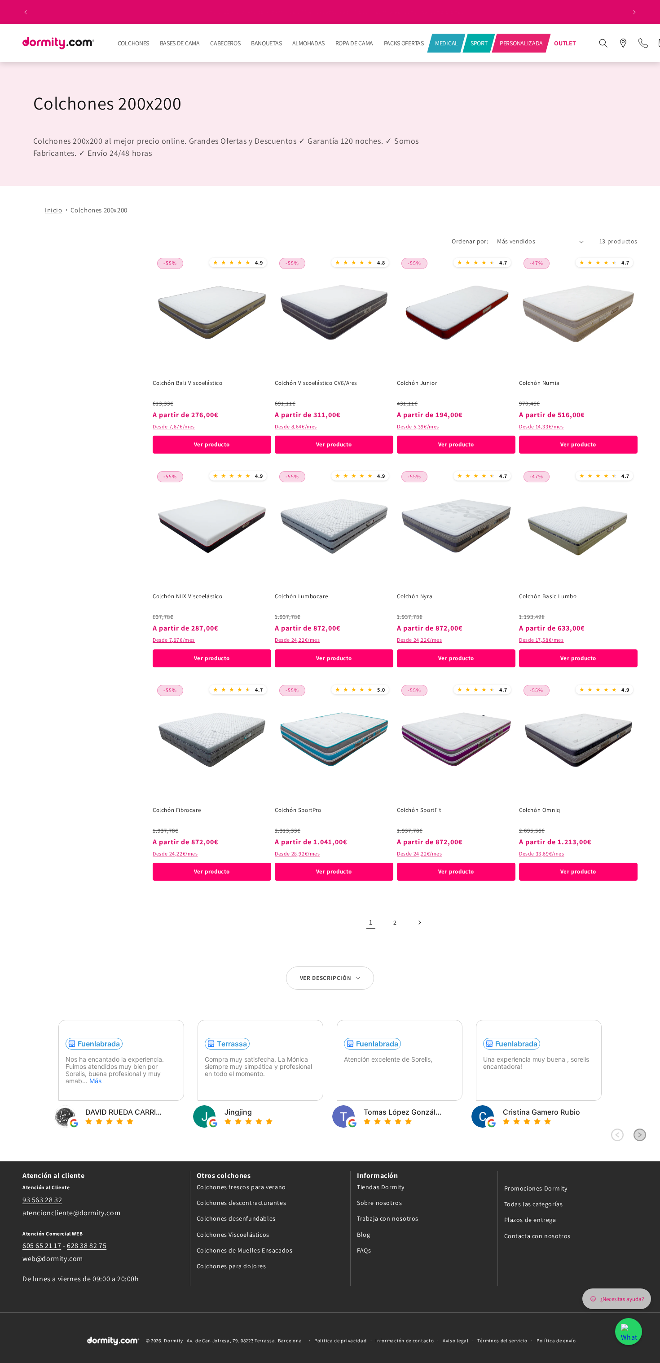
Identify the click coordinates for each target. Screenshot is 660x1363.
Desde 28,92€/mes (297, 853)
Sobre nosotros (379, 1203)
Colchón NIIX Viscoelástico (188, 596)
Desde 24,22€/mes (297, 639)
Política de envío (556, 1341)
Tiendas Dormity (381, 1186)
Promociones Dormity (536, 1188)
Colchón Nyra (414, 596)
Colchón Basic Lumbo (547, 596)
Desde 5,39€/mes (418, 426)
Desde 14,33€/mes (541, 426)
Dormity (173, 1341)
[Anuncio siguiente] (634, 12)
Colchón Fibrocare (177, 810)
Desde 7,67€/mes (174, 426)
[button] (603, 43)
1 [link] (371, 922)
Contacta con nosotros (537, 1235)
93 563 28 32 (42, 1199)
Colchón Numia (539, 383)
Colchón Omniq (539, 810)
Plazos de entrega (530, 1220)
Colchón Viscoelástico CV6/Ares (316, 383)
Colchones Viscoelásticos (233, 1234)
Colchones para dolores (231, 1266)
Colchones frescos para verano (241, 1186)
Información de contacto (404, 1341)
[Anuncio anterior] (25, 12)
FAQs (364, 1250)
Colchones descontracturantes (241, 1203)
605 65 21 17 (41, 1245)
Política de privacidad (340, 1341)
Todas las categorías (533, 1204)
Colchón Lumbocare (301, 596)
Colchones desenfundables (236, 1218)
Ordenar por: (470, 241)
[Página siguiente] (419, 922)
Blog (363, 1234)
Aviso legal (456, 1341)
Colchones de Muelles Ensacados (245, 1250)
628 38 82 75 (86, 1245)
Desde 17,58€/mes (541, 639)
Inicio (53, 210)
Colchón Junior (417, 383)
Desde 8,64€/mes (296, 426)
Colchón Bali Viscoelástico (188, 383)
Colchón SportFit (419, 810)
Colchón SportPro (298, 810)
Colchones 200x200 (99, 210)
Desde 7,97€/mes (174, 639)
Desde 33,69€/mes (541, 853)
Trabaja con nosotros (387, 1218)
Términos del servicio (502, 1341)
